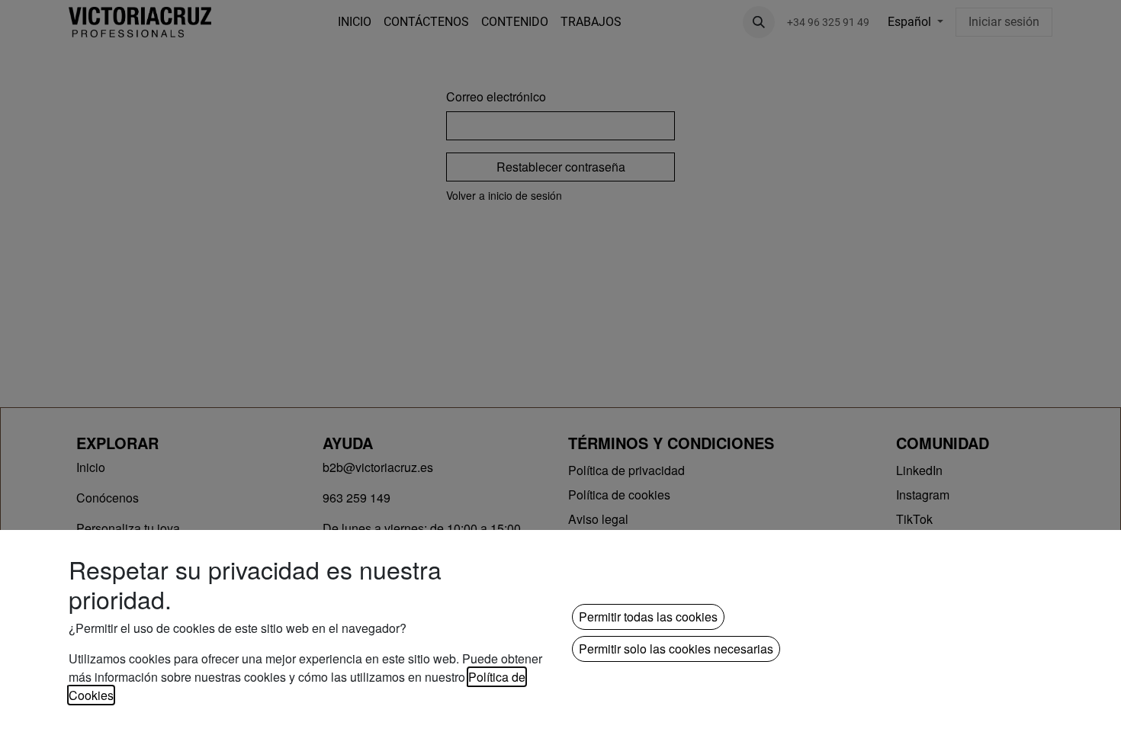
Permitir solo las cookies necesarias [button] (676, 648)
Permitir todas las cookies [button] (648, 616)
